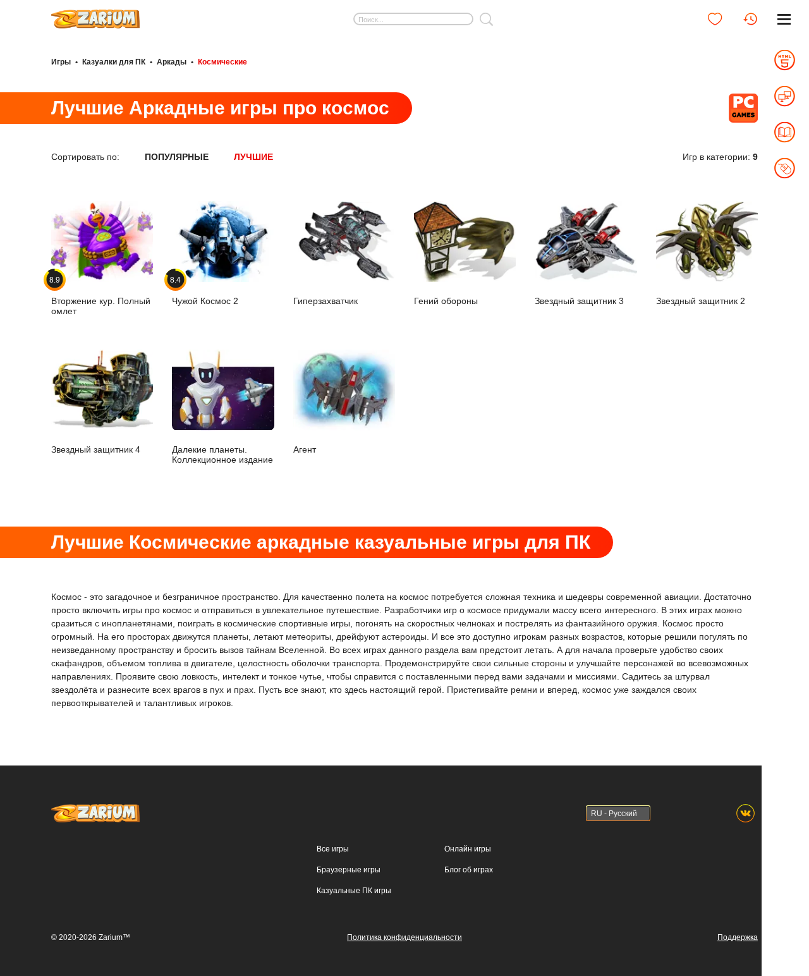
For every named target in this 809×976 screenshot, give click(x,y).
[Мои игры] (714, 19)
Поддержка (737, 937)
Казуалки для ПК (113, 62)
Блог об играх (468, 869)
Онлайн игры (467, 849)
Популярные (177, 157)
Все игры (333, 849)
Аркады (171, 62)
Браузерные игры (348, 869)
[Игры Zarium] (95, 14)
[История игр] (750, 19)
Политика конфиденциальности (404, 937)
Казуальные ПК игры (354, 890)
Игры (61, 62)
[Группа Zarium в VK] (745, 813)
